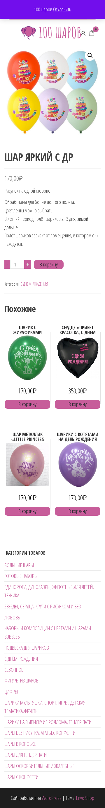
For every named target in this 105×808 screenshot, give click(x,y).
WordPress (52, 797)
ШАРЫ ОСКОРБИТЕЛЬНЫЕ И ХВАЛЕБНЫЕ (39, 765)
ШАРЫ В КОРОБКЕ (20, 743)
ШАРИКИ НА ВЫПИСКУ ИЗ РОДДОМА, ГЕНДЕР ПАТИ (48, 722)
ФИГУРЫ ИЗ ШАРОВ (21, 680)
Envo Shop (85, 797)
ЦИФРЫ (11, 691)
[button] (90, 55)
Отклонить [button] (62, 9)
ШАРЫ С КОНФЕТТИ (21, 776)
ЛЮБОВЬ (12, 617)
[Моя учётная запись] (83, 33)
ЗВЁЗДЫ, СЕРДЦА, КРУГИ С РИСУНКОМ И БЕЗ (42, 606)
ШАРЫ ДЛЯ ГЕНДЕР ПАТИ (25, 754)
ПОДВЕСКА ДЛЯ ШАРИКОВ (26, 647)
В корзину (49, 264)
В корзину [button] (27, 404)
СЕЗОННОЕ (13, 669)
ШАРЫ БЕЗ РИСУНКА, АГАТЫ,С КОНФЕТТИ (40, 732)
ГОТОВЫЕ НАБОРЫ (21, 575)
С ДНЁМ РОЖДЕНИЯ (34, 284)
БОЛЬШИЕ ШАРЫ (19, 565)
